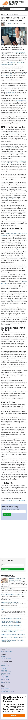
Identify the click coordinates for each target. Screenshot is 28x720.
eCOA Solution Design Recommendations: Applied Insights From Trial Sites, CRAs (12, 630)
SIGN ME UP (7, 514)
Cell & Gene (3, 668)
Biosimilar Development (6, 667)
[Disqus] (14, 539)
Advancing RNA (4, 664)
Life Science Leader (5, 678)
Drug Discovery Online (5, 674)
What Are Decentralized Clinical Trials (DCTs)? (12, 618)
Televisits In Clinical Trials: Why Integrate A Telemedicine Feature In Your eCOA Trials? (11, 626)
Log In (3, 6)
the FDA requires (17, 392)
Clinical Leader (4, 670)
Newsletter (3, 656)
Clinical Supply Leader (6, 671)
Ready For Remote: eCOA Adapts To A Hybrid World (13, 634)
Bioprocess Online (5, 665)
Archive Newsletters (5, 688)
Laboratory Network (5, 676)
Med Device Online (5, 679)
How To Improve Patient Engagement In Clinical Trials (13, 637)
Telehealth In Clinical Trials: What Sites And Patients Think (17, 579)
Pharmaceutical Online (5, 682)
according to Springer (10, 92)
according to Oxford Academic (11, 199)
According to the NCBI (20, 100)
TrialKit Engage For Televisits (8, 589)
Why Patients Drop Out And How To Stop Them (12, 594)
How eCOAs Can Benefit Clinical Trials (10, 602)
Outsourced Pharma (5, 681)
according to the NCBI (19, 249)
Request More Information (6, 651)
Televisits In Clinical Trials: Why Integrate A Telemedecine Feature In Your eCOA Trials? (11, 621)
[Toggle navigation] (3, 8)
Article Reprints (4, 690)
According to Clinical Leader (11, 133)
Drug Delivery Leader (5, 673)
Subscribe (8, 6)
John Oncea (9, 23)
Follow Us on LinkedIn (6, 658)
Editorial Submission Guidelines (7, 691)
